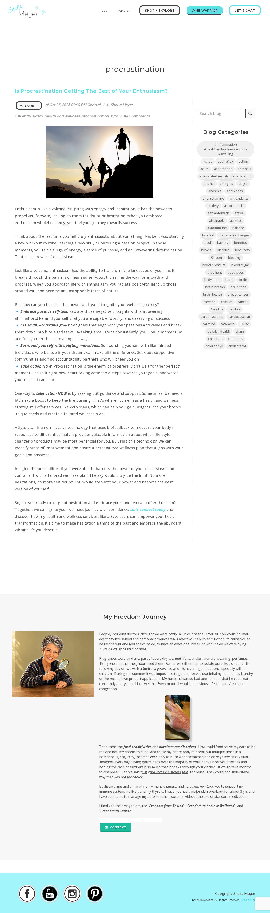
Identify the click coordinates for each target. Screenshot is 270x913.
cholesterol (237, 346)
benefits (240, 242)
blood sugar (240, 265)
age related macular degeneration (226, 176)
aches (207, 161)
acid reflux (225, 161)
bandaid (208, 235)
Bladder (217, 257)
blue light (215, 272)
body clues (236, 272)
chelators (215, 339)
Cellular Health (218, 331)
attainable (217, 220)
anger (243, 183)
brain (243, 280)
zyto (114, 116)
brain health (212, 294)
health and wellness (62, 116)
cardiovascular (239, 316)
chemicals (235, 339)
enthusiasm (32, 116)
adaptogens (223, 169)
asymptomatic (218, 213)
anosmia (214, 191)
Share (29, 105)
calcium (226, 302)
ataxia (239, 213)
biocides (223, 250)
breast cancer (237, 294)
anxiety (213, 206)
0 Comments (138, 116)
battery (222, 242)
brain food (238, 287)
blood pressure (214, 265)
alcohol (209, 183)
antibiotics (235, 191)
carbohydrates (212, 316)
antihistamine (213, 198)
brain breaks (215, 287)
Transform (125, 10)
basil (208, 242)
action (243, 161)
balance (238, 228)
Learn (106, 10)
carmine (209, 324)
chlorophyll (214, 346)
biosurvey (242, 250)
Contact (117, 827)
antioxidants (239, 198)
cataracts (227, 324)
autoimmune (217, 228)
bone (229, 280)
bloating (234, 257)
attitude (236, 220)
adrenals (244, 169)
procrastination (95, 116)
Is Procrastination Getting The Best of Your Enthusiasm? (91, 91)
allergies (226, 183)
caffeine (210, 302)
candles (234, 309)
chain (240, 331)
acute (204, 169)
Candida (217, 309)
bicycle (206, 250)
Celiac (244, 324)
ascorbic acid (234, 206)
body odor (212, 280)
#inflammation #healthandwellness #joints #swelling (225, 149)
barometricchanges (235, 235)
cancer (243, 302)
